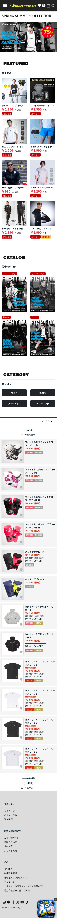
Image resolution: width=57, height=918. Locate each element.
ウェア (14, 392)
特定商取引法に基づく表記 (17, 890)
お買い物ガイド (11, 837)
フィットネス (14, 403)
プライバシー (10, 881)
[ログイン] (43, 5)
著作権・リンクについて (16, 877)
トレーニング (42, 403)
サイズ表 (8, 846)
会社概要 (8, 868)
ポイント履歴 (10, 815)
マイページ (9, 810)
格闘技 (43, 392)
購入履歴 (8, 819)
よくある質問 (10, 850)
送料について (10, 841)
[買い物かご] (48, 5)
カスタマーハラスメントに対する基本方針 (24, 886)
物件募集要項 (10, 873)
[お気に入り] (39, 5)
